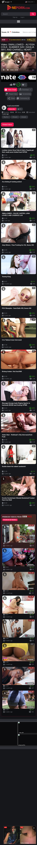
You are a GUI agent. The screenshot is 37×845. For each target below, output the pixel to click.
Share (13, 98)
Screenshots (27, 94)
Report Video (13, 94)
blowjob (24, 117)
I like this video (11, 84)
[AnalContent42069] (4, 108)
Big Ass (6, 117)
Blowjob (15, 117)
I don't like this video (14, 84)
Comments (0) (24, 98)
